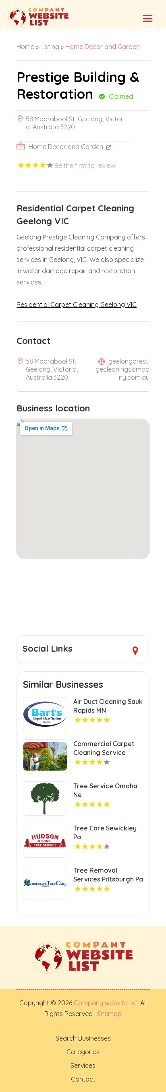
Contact (83, 1079)
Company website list (105, 1003)
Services (83, 1065)
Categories (83, 1052)
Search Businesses (83, 1038)
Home (25, 47)
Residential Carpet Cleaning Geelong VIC (77, 305)
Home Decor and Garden (102, 47)
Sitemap (108, 1014)
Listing (49, 47)
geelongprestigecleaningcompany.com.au (122, 369)
